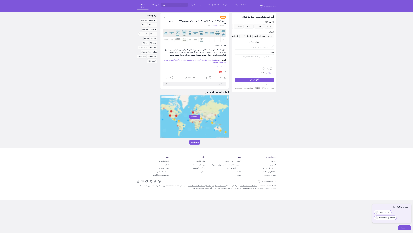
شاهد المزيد (194, 142)
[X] (150, 181)
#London (153, 38)
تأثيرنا (239, 172)
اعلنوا (203, 172)
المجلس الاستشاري (269, 168)
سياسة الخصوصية (220, 186)
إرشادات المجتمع (163, 172)
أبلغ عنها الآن (254, 80)
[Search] (164, 5)
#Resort (145, 43)
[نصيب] (164, 17)
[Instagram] (138, 181)
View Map (195, 117)
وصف (272, 52)
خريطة (225, 5)
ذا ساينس (273, 165)
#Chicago (153, 43)
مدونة (239, 175)
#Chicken (153, 34)
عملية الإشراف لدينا (234, 168)
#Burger (153, 29)
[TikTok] (155, 181)
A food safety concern (387, 217)
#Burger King (152, 57)
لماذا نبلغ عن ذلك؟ (269, 172)
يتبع (207, 77)
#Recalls (144, 20)
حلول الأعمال (200, 161)
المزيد (193, 5)
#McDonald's (152, 61)
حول (201, 5)
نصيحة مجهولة (164, 168)
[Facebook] (159, 181)
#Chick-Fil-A (143, 47)
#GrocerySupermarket (148, 52)
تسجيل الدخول (142, 6)
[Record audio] (263, 68)
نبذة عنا (273, 161)
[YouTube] (142, 181)
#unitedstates (221, 67)
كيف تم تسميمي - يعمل (232, 161)
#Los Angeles (143, 34)
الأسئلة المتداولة (163, 161)
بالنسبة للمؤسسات (213, 5)
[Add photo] (271, 68)
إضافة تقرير (188, 77)
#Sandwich (152, 25)
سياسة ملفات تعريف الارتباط (196, 186)
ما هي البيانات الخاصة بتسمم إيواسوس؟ (226, 165)
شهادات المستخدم (270, 175)
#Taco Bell (152, 47)
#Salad (144, 25)
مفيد (221, 77)
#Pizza (146, 38)
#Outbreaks (142, 57)
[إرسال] (165, 84)
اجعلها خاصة (263, 73)
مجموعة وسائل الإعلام (161, 175)
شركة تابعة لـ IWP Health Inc (248, 186)
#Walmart (145, 29)
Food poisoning (384, 212)
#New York (152, 20)
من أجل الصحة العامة (197, 165)
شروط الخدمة (210, 186)
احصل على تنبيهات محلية (238, 5)
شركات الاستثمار (199, 168)
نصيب (168, 77)
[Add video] (268, 68)
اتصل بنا (166, 165)
